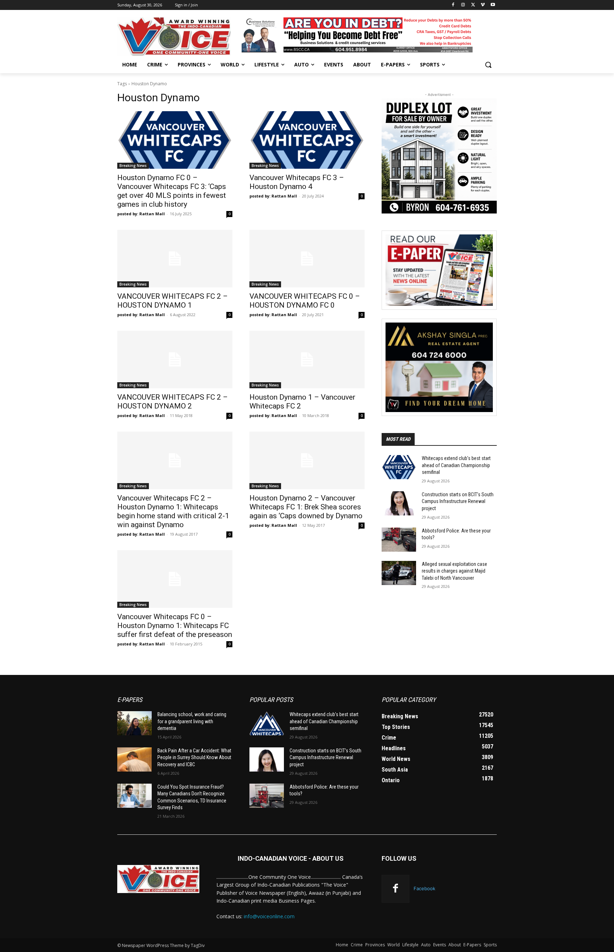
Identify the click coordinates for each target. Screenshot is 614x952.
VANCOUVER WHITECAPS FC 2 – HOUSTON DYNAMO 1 (172, 300)
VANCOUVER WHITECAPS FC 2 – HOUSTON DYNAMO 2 (172, 401)
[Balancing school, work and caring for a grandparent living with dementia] (134, 723)
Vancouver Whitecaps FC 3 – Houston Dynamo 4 (296, 182)
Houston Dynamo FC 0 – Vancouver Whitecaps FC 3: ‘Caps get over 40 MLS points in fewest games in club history (171, 191)
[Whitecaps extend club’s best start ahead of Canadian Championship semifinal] (399, 467)
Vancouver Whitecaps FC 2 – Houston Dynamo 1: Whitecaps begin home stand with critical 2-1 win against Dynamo (173, 511)
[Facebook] (453, 5)
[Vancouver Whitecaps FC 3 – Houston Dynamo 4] (307, 140)
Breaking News (133, 165)
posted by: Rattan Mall (141, 213)
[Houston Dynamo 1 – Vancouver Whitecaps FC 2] (307, 359)
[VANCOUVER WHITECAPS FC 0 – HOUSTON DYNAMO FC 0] (307, 258)
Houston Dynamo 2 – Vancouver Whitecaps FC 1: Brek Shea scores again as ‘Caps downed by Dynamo (305, 507)
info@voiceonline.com (269, 916)
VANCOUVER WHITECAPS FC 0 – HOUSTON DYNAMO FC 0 (304, 300)
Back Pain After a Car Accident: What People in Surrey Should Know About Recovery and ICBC (194, 757)
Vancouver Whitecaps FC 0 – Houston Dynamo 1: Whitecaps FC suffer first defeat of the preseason (174, 625)
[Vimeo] (483, 5)
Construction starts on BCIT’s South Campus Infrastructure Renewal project (458, 501)
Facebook (424, 888)
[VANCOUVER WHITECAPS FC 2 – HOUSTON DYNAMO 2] (174, 359)
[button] (488, 64)
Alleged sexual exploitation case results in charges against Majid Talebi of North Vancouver (454, 571)
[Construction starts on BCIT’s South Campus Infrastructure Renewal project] (399, 503)
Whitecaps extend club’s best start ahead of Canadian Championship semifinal (456, 465)
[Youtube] (493, 5)
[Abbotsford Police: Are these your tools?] (399, 540)
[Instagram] (463, 5)
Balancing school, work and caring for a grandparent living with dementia (191, 721)
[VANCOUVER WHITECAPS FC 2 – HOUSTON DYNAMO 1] (174, 258)
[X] (473, 5)
